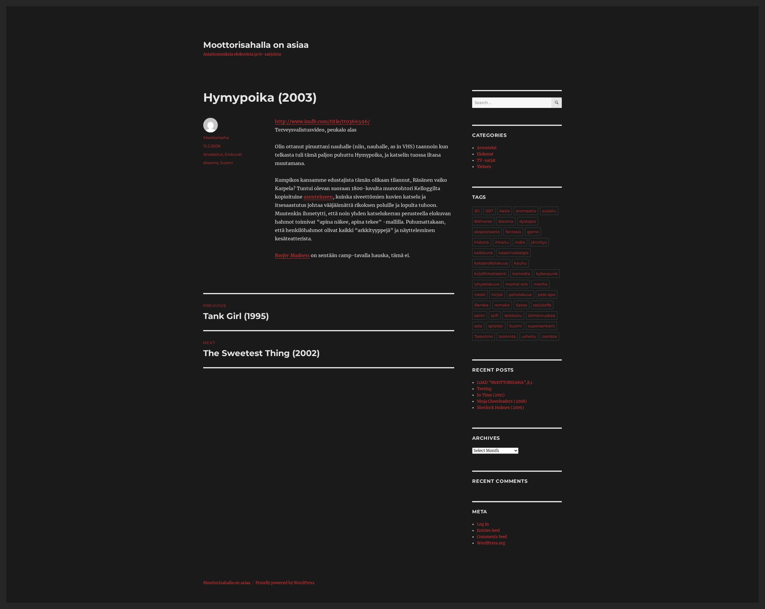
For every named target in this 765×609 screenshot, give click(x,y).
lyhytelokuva (486, 284)
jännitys (539, 242)
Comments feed (492, 536)
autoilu (549, 210)
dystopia (527, 221)
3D (477, 210)
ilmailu (502, 242)
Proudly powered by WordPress (285, 582)
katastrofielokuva (491, 263)
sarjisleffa (542, 305)
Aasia (504, 210)
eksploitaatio (487, 231)
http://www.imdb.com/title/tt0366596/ (322, 121)
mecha (540, 284)
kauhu (520, 263)
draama (210, 162)
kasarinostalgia (514, 252)
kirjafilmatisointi (490, 273)
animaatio (526, 210)
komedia (521, 273)
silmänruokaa (541, 315)
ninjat (497, 294)
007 (489, 210)
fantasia (513, 231)
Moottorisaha (216, 137)
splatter (495, 325)
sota (478, 325)
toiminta (507, 336)
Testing (484, 388)
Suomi (226, 162)
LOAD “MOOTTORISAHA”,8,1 (505, 382)
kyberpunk (547, 273)
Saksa (521, 305)
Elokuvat (233, 154)
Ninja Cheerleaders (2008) (502, 401)
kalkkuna (483, 252)
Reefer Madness (292, 255)
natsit (479, 294)
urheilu (529, 336)
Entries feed (488, 530)
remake (502, 305)
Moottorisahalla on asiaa (256, 45)
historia (481, 242)
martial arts (516, 284)
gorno (533, 231)
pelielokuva (520, 294)
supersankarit (541, 325)
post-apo (546, 294)
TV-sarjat (486, 160)
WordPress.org (491, 543)
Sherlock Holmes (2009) (500, 407)
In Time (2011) (491, 395)
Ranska (481, 305)
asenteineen (318, 197)
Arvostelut (213, 154)
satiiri (479, 315)
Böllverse (483, 221)
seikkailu (513, 315)
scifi (494, 315)
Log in (483, 524)
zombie (549, 336)
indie (520, 242)
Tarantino (483, 336)
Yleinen (484, 166)
